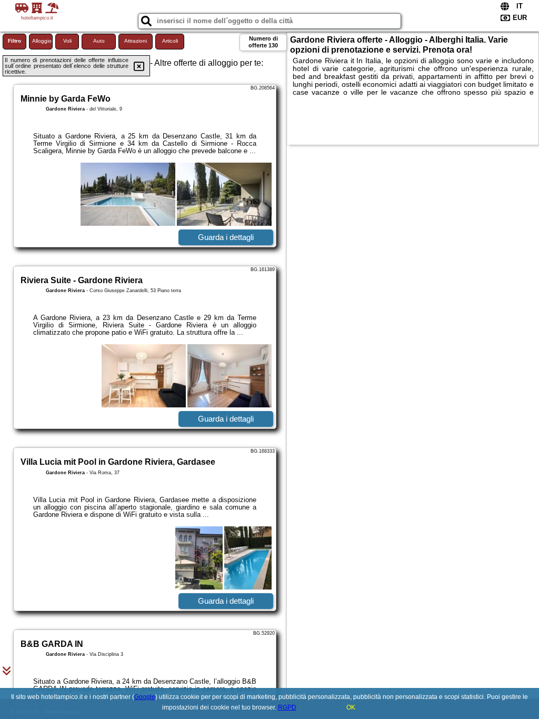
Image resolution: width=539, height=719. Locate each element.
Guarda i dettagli (226, 237)
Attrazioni (135, 41)
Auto (99, 41)
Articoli (170, 41)
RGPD (287, 707)
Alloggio (42, 41)
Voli (67, 41)
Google (144, 697)
